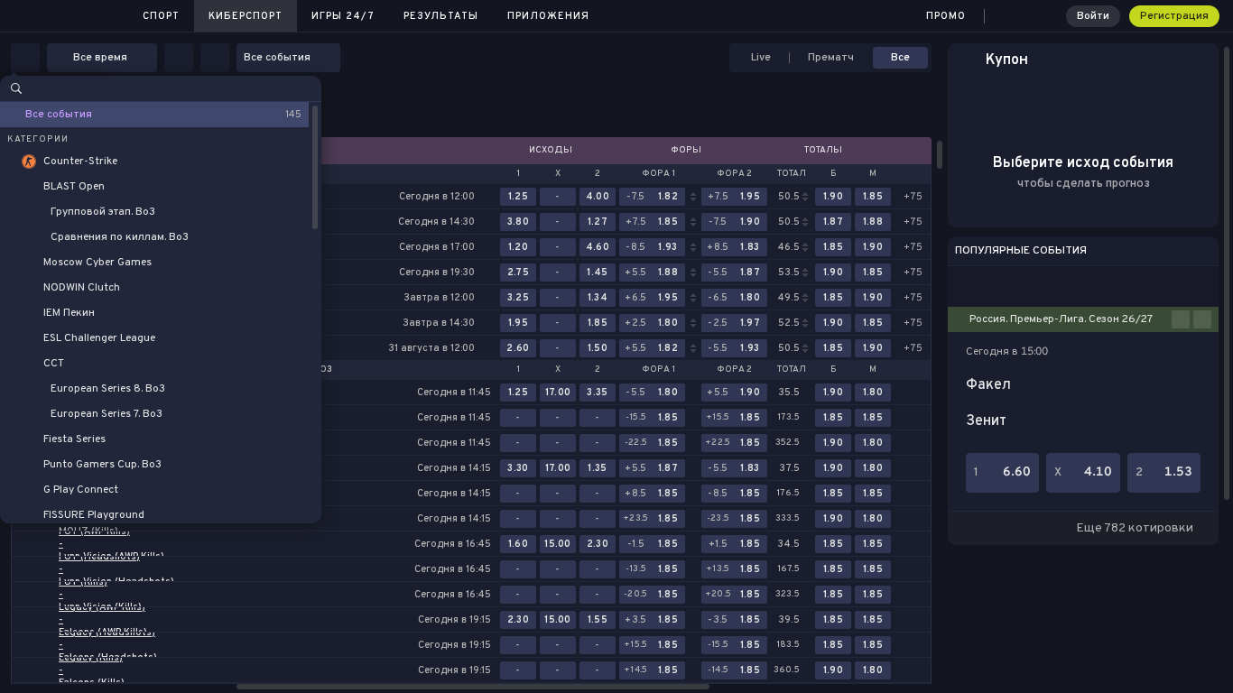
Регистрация (1174, 16)
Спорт (161, 16)
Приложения (548, 16)
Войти (1093, 16)
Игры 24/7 (343, 16)
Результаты (440, 16)
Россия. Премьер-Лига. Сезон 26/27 (1061, 319)
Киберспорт (246, 16)
